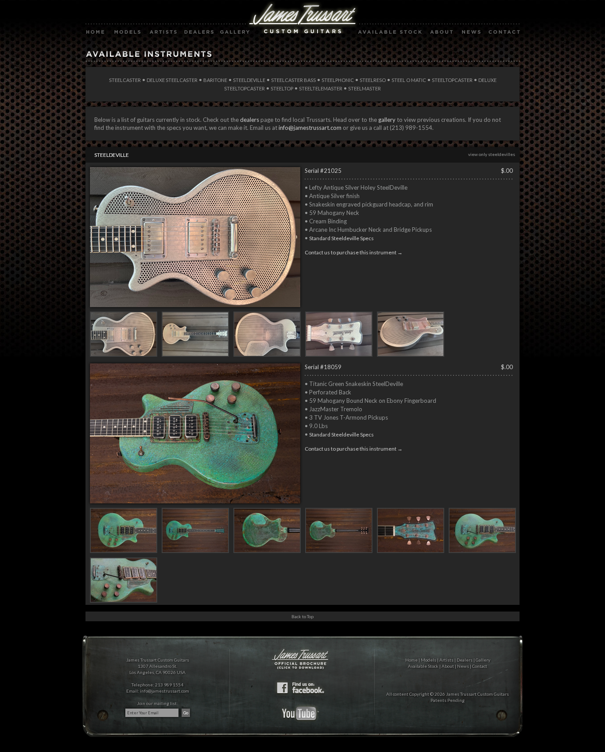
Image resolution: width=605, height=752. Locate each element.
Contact (479, 666)
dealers (249, 119)
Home (411, 659)
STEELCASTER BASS (293, 80)
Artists (446, 659)
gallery (387, 119)
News (463, 666)
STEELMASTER (364, 88)
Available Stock (423, 666)
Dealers (465, 659)
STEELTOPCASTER (452, 80)
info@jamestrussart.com (310, 127)
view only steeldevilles (491, 154)
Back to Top (302, 616)
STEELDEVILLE (249, 80)
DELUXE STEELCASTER (172, 80)
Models (428, 659)
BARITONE (215, 80)
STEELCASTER (125, 80)
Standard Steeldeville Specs (341, 238)
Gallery (483, 659)
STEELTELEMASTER (320, 88)
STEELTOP (282, 88)
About (448, 666)
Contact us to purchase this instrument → (354, 252)
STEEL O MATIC (409, 80)
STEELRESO (373, 80)
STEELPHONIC (338, 80)
